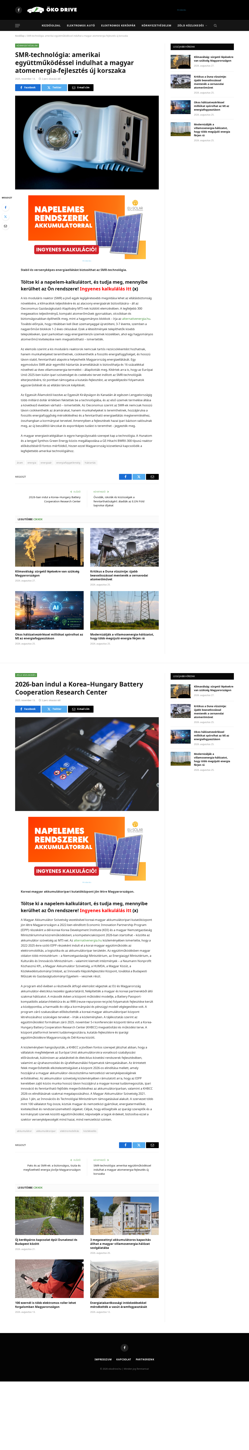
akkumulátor (24, 1131)
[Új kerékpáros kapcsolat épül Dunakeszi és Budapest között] (49, 1216)
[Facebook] (5, 207)
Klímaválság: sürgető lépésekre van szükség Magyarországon (47, 573)
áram (20, 462)
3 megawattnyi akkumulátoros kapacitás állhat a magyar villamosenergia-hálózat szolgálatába (120, 1244)
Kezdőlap (19, 35)
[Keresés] (215, 26)
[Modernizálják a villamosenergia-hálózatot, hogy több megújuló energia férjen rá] (124, 610)
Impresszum (103, 1359)
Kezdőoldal (51, 25)
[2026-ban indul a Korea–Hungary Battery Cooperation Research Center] (87, 764)
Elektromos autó (81, 25)
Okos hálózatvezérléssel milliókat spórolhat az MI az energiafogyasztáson (49, 636)
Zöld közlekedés (191, 25)
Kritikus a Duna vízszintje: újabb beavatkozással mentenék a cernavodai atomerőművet (119, 575)
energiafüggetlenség (68, 462)
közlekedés (89, 1131)
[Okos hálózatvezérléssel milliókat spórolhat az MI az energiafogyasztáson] (49, 610)
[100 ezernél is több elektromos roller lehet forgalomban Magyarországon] (49, 1278)
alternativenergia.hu (136, 318)
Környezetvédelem (156, 25)
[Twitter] (5, 216)
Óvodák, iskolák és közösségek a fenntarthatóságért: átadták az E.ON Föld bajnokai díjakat (119, 501)
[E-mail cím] (5, 226)
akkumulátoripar (46, 1131)
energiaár (46, 462)
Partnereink (145, 1359)
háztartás (90, 462)
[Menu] (17, 26)
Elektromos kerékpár (118, 25)
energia (32, 462)
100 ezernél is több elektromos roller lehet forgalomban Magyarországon (45, 1305)
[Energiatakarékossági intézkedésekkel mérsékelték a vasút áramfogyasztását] (124, 1278)
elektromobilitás (69, 1131)
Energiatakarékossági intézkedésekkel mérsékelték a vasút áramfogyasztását (118, 1305)
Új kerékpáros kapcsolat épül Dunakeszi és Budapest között (46, 1242)
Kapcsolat (123, 1359)
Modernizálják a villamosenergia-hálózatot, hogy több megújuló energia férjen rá (122, 636)
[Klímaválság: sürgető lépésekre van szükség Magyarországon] (49, 547)
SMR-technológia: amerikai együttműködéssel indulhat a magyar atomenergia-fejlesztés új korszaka (122, 1169)
